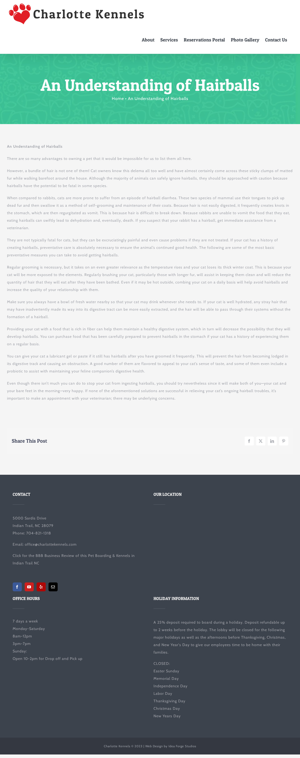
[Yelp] (41, 586)
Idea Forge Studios (182, 746)
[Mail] (53, 586)
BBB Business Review (55, 555)
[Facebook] (17, 586)
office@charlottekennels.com (51, 544)
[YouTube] (29, 586)
